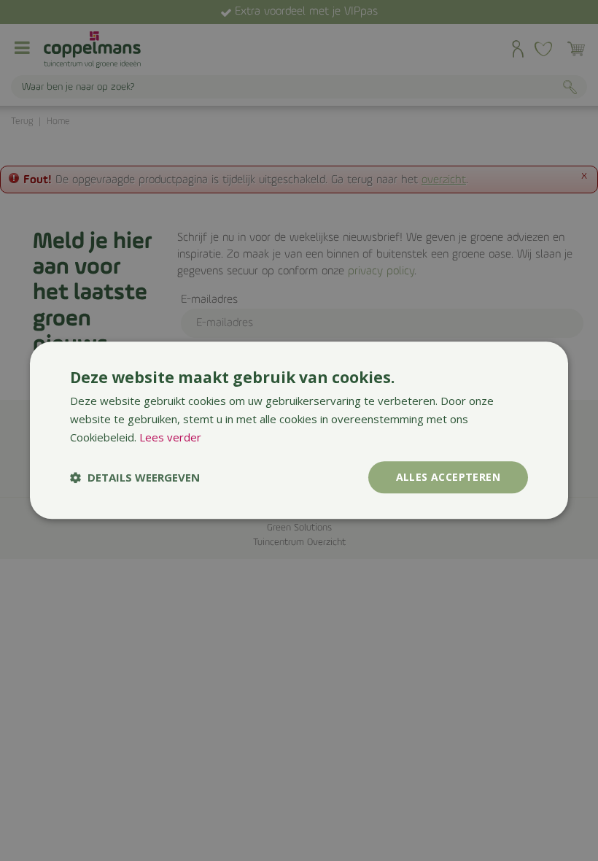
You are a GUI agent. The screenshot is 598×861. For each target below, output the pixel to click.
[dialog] (299, 430)
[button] (135, 477)
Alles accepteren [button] (448, 477)
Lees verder (170, 437)
